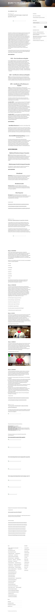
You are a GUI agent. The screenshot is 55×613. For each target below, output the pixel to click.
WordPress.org (10, 606)
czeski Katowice (17, 553)
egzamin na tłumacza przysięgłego (13, 556)
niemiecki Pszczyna (18, 562)
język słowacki (10, 561)
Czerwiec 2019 (26, 554)
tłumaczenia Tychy (18, 578)
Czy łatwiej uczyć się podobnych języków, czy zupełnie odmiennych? (19, 208)
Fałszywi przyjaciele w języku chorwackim (39, 17)
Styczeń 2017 (26, 570)
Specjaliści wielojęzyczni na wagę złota (38, 40)
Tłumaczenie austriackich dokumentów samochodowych (17, 522)
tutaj (26, 507)
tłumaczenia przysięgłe (11, 576)
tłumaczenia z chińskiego (12, 581)
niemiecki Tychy (10, 564)
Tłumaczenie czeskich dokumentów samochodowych (17, 526)
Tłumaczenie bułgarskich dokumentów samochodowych (17, 530)
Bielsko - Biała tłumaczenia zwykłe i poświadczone (13, 548)
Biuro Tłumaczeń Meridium (21, 3)
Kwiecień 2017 (26, 565)
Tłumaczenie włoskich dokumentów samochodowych (17, 528)
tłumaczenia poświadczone (12, 573)
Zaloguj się (9, 601)
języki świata (19, 559)
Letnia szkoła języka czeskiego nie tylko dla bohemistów (17, 206)
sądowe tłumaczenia (11, 567)
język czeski (10, 559)
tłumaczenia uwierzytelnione (12, 579)
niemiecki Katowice (11, 562)
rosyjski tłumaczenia (17, 565)
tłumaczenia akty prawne (11, 570)
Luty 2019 (25, 557)
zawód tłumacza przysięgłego (12, 596)
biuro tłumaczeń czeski (11, 550)
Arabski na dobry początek (36, 38)
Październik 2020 (26, 549)
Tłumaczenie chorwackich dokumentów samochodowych (17, 524)
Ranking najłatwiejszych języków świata (18, 220)
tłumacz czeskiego (18, 567)
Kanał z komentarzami (12, 604)
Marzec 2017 (26, 567)
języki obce (14, 559)
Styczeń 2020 (26, 551)
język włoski (15, 561)
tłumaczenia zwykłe (11, 582)
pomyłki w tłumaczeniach (17, 564)
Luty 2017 (25, 568)
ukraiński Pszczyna (11, 593)
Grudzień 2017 (26, 560)
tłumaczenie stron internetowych (13, 585)
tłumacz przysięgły (18, 587)
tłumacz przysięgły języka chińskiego (13, 590)
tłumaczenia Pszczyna (11, 578)
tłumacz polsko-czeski (11, 587)
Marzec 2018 (26, 559)
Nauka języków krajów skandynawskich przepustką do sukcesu (18, 204)
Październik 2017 (26, 562)
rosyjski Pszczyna (10, 565)
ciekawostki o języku (11, 553)
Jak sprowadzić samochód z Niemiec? (15, 512)
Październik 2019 (26, 552)
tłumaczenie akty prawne (11, 584)
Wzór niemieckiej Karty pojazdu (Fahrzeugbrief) (16, 437)
